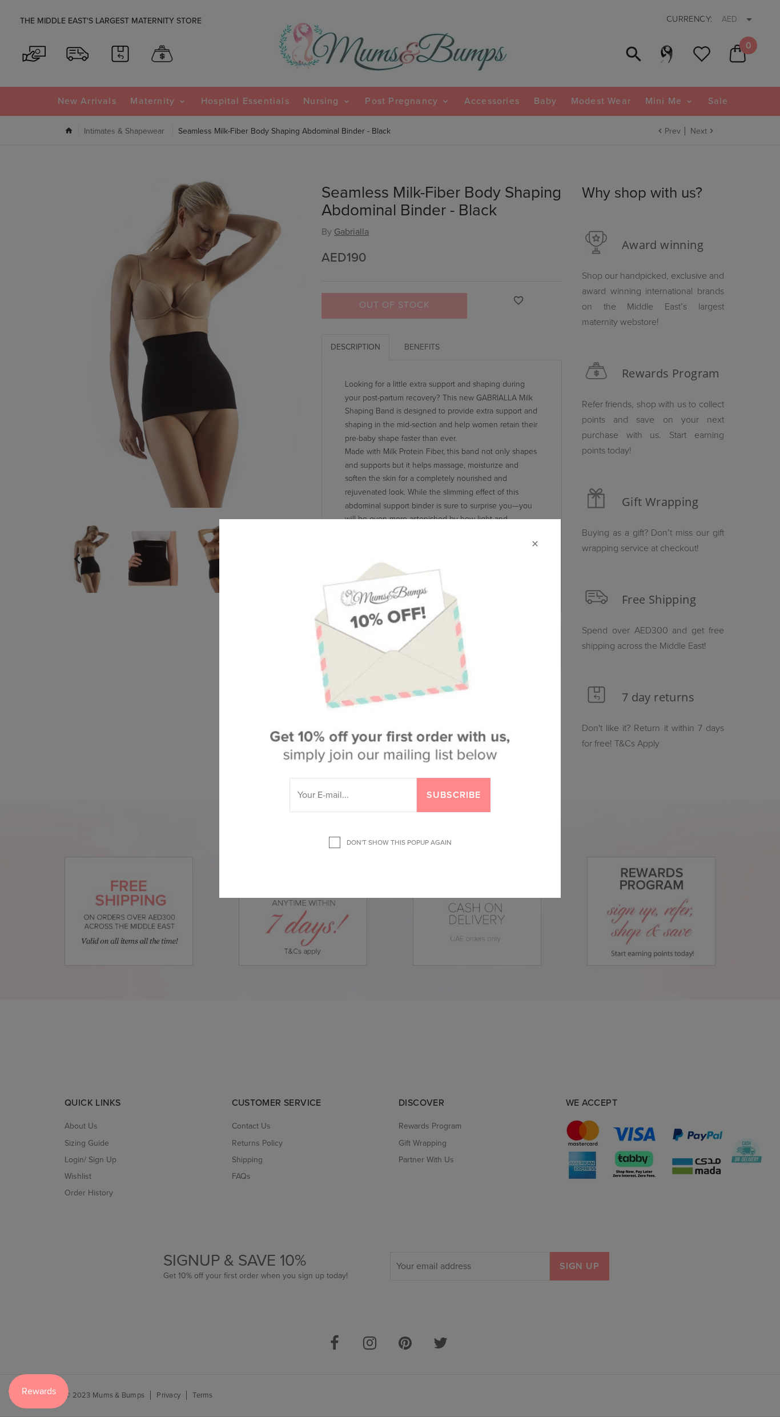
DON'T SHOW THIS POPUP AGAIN (397, 842)
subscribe (454, 795)
